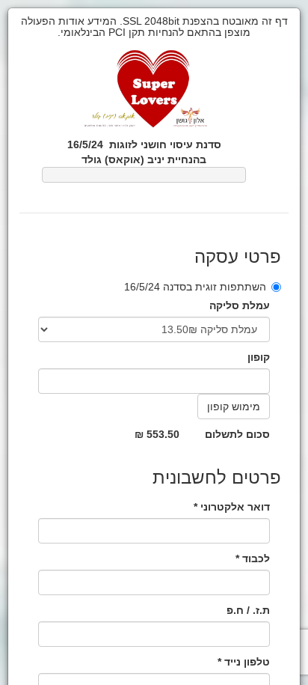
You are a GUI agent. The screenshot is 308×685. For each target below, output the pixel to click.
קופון (258, 357)
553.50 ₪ (157, 434)
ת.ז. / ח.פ (248, 610)
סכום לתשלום (237, 434)
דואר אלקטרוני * (232, 507)
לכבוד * (252, 558)
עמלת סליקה (239, 305)
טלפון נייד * (244, 662)
